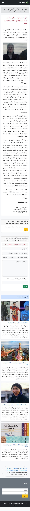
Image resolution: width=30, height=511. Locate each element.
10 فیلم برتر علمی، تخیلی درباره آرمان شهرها (18, 323)
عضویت (25, 496)
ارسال (25, 287)
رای (26, 230)
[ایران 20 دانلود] (23, 2)
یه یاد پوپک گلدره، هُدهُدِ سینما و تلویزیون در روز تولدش (15, 405)
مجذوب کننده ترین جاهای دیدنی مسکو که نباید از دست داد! (15, 363)
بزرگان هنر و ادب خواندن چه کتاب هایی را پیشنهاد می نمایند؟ (16, 445)
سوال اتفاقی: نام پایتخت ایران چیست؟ (17, 279)
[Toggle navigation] (3, 2)
